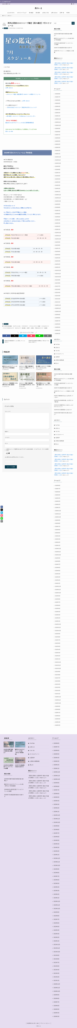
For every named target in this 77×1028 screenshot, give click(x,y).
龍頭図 (45, 328)
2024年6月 (57, 175)
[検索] (74, 4)
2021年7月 (57, 286)
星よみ (57, 363)
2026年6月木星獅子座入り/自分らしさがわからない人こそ (63, 405)
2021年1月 (57, 302)
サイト (6, 443)
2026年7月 (57, 97)
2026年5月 (57, 103)
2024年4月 (57, 182)
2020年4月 (57, 330)
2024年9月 (57, 166)
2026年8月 (57, 93)
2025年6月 (57, 138)
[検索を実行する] (73, 23)
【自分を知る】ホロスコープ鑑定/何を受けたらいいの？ (22, 107)
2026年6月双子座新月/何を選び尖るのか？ (63, 413)
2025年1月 (57, 153)
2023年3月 (57, 223)
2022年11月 (58, 235)
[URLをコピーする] (48, 335)
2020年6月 (57, 324)
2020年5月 (57, 327)
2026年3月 (57, 109)
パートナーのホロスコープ (8, 328)
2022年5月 (57, 254)
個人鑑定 (23, 328)
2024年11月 (58, 160)
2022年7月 (57, 248)
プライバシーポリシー (45, 1023)
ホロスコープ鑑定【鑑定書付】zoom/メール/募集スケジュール (23, 94)
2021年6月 (57, 289)
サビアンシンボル (16, 326)
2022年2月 (57, 264)
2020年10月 (58, 311)
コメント (7, 411)
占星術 (32, 328)
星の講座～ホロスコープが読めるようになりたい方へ (21, 116)
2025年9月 (57, 128)
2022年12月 (58, 232)
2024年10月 (58, 163)
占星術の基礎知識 (59, 360)
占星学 (28, 328)
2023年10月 (58, 201)
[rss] (72, 4)
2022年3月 (57, 261)
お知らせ (5, 28)
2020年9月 (57, 314)
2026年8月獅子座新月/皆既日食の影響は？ (63, 34)
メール (7, 437)
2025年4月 (57, 144)
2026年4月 (57, 106)
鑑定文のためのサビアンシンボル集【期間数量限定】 (19, 122)
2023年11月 (58, 197)
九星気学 (57, 357)
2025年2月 (57, 150)
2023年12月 (58, 194)
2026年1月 (57, 115)
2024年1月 (57, 191)
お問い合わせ (9, 87)
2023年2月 (57, 226)
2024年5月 (57, 179)
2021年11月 (58, 273)
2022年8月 (57, 245)
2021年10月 (58, 276)
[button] (6, 335)
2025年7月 (57, 134)
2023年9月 (57, 204)
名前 (6, 431)
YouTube (57, 344)
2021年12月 (58, 270)
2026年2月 (57, 112)
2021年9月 (57, 280)
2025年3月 (57, 147)
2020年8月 (57, 317)
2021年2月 (57, 298)
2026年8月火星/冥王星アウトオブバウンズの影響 (63, 43)
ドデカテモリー (25, 326)
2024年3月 (57, 185)
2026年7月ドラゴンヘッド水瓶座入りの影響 (64, 51)
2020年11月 (58, 308)
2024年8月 (57, 169)
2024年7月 (57, 172)
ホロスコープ (18, 328)
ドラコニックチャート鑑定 (34, 326)
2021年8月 (57, 283)
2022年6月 (57, 251)
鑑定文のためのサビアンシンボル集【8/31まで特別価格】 (64, 39)
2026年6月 (57, 100)
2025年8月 (57, 131)
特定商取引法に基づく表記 (33, 1023)
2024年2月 (57, 188)
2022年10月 (58, 239)
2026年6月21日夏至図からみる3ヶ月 (63, 409)
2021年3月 (57, 295)
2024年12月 (58, 157)
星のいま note (9, 131)
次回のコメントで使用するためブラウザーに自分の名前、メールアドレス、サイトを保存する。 (27, 450)
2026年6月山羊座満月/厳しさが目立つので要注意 (63, 401)
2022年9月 (57, 242)
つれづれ (57, 350)
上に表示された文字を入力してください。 (15, 457)
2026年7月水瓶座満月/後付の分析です (63, 47)
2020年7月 (57, 320)
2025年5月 (57, 141)
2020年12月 (58, 305)
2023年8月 (57, 207)
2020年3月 (57, 333)
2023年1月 (57, 229)
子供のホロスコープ (39, 328)
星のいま (38, 8)
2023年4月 (57, 220)
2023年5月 (57, 216)
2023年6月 (57, 213)
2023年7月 (57, 210)
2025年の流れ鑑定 (8, 326)
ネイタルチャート (45, 326)
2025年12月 (58, 119)
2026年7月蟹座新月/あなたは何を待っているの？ (63, 396)
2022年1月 (57, 267)
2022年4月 (57, 257)
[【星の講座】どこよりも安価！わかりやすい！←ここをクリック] (38, 1)
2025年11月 (58, 122)
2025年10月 (58, 125)
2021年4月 (57, 292)
